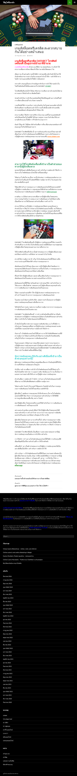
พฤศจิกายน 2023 (8, 598)
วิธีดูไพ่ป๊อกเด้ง (8, 2)
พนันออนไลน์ (7, 737)
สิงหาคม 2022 (7, 627)
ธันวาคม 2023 (7, 594)
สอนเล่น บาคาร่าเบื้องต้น (27, 500)
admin (31, 55)
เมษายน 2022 (7, 641)
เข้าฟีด (5, 757)
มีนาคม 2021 (7, 688)
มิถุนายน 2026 (7, 583)
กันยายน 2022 (7, 623)
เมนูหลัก (74, 2)
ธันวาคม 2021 (7, 655)
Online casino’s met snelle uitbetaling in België (17, 552)
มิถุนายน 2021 (7, 677)
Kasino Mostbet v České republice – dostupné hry (18, 556)
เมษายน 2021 (7, 684)
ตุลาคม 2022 (7, 619)
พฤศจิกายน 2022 (8, 616)
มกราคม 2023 (7, 609)
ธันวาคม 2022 (7, 612)
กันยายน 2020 (7, 702)
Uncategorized (7, 719)
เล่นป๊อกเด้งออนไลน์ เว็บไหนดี (38, 527)
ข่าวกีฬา (5, 722)
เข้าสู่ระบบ (6, 754)
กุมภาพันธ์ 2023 (8, 605)
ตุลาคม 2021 (7, 663)
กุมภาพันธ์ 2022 (8, 648)
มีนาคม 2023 (7, 601)
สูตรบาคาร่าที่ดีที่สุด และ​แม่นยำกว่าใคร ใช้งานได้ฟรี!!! (31, 485)
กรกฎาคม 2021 (7, 673)
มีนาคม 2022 (7, 645)
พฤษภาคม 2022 (8, 637)
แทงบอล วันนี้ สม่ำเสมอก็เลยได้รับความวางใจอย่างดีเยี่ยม (32, 477)
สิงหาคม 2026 (7, 576)
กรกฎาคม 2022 (7, 630)
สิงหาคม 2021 (7, 670)
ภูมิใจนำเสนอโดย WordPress (10, 773)
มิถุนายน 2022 (7, 634)
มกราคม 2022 (7, 652)
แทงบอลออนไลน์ (8, 740)
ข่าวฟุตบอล (6, 726)
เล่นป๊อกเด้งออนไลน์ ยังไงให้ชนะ (13, 508)
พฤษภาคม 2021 (8, 681)
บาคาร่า (5, 733)
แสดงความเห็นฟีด (8, 761)
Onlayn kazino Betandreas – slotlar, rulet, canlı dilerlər (20, 549)
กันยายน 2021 (7, 666)
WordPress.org (7, 764)
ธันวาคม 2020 (7, 699)
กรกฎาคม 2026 (7, 580)
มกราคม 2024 (7, 591)
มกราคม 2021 (7, 695)
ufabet (5, 715)
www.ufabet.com (53, 136)
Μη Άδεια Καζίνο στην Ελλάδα (12, 563)
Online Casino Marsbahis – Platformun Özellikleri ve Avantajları (23, 559)
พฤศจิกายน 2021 (8, 659)
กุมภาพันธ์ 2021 (8, 691)
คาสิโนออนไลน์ (19, 44)
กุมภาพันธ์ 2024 (8, 587)
